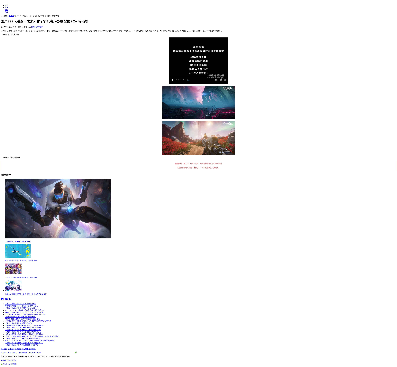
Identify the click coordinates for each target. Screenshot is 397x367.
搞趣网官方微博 (37, 27)
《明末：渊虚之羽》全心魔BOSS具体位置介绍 (22, 345)
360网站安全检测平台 (9, 360)
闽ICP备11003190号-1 (8, 353)
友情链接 (32, 349)
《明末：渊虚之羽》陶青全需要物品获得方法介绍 (23, 332)
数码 (6, 7)
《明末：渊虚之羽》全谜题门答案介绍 (19, 323)
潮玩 (6, 10)
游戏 (6, 5)
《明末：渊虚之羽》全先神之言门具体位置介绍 (22, 338)
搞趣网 (11, 16)
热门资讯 (6, 299)
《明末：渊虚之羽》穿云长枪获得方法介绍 (20, 304)
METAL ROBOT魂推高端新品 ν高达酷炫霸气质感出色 (24, 310)
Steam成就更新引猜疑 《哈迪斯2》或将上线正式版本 (24, 312)
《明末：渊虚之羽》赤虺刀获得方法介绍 (20, 308)
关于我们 (4, 349)
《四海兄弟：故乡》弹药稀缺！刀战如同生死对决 (23, 330)
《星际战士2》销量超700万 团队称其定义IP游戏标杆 (24, 325)
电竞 (6, 12)
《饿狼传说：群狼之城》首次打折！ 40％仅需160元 (24, 343)
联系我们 (18, 349)
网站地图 (25, 349)
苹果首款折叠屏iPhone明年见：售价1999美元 (21, 306)
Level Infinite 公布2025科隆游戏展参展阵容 (20, 317)
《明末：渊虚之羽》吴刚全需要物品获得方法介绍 (23, 327)
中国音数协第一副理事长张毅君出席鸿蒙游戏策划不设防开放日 (28, 321)
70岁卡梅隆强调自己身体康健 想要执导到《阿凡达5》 (24, 334)
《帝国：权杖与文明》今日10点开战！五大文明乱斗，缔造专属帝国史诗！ (32, 336)
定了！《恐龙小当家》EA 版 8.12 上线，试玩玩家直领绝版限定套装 (29, 341)
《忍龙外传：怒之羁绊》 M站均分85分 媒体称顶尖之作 (25, 314)
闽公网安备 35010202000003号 (30, 353)
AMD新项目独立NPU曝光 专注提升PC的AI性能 (22, 319)
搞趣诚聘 (11, 349)
